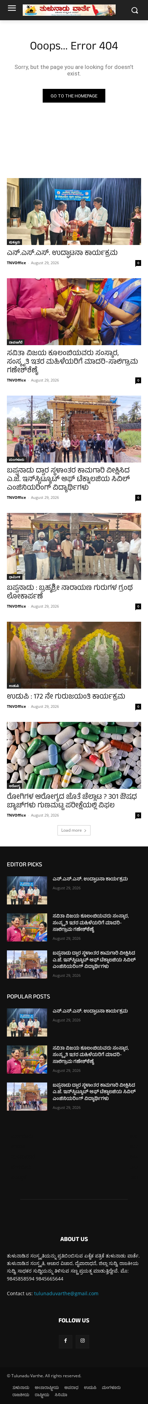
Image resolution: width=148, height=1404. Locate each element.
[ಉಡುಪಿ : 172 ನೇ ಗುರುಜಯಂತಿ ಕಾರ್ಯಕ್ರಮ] (74, 655)
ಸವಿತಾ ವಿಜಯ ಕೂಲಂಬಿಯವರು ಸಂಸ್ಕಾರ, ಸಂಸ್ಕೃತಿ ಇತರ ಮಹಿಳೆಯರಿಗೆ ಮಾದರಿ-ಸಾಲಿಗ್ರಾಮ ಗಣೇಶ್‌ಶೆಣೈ (72, 362)
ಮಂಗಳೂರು (16, 459)
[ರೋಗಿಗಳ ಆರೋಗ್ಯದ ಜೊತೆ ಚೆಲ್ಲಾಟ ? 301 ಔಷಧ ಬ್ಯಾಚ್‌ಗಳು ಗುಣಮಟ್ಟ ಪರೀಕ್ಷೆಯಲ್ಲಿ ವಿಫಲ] (74, 755)
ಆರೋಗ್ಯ (14, 785)
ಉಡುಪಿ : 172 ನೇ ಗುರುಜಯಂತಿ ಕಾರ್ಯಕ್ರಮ (66, 697)
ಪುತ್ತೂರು (14, 241)
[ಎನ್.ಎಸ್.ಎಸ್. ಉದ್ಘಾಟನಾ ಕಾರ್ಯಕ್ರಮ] (74, 211)
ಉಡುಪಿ (14, 685)
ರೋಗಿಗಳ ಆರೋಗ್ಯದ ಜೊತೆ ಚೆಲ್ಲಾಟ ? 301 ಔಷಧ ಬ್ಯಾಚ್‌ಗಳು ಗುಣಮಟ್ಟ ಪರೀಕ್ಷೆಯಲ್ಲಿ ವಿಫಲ (72, 802)
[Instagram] (82, 1341)
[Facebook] (65, 1341)
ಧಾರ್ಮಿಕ (14, 576)
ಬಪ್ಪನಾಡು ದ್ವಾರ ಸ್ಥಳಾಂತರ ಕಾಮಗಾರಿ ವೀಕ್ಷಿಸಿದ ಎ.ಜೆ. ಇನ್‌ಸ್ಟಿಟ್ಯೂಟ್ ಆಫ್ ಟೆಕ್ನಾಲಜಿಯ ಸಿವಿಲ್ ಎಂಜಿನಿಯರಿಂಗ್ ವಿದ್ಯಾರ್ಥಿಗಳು (68, 479)
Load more (71, 830)
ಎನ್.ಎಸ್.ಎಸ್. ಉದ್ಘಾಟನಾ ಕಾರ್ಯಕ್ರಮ (62, 254)
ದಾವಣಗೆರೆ (15, 342)
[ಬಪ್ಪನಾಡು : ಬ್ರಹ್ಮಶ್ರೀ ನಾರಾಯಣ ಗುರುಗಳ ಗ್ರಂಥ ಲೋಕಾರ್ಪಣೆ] (74, 546)
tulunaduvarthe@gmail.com (66, 1293)
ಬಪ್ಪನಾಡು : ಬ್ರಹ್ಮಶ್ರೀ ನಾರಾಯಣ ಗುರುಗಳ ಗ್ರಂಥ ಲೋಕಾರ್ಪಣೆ (70, 593)
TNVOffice (16, 262)
